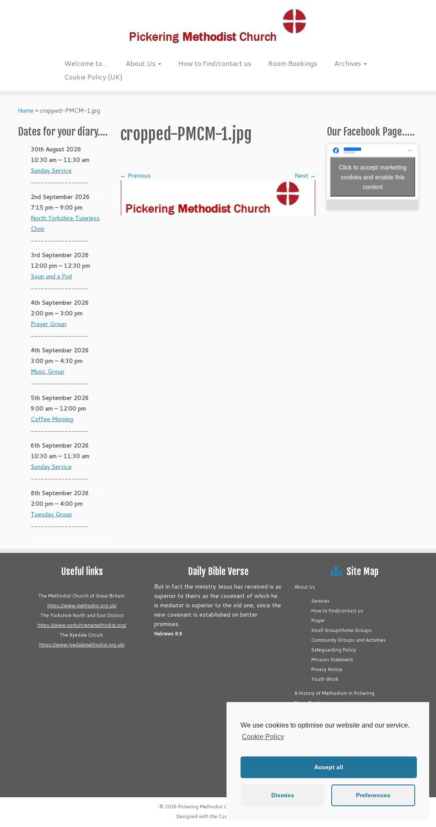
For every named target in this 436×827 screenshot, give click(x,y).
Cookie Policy (263, 736)
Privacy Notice (326, 669)
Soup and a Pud (51, 276)
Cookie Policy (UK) (93, 77)
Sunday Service (51, 170)
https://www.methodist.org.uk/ (82, 605)
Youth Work (324, 679)
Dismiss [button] (282, 795)
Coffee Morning (52, 419)
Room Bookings (292, 63)
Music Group (47, 371)
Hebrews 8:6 (168, 633)
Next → (305, 175)
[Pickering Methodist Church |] (218, 27)
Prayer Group (48, 324)
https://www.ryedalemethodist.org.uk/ (82, 644)
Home (26, 110)
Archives (348, 63)
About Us (141, 63)
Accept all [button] (328, 767)
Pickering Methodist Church (209, 806)
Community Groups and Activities (348, 640)
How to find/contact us (214, 63)
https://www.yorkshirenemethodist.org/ (81, 625)
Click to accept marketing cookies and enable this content (373, 176)
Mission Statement (332, 659)
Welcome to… (86, 63)
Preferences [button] (373, 795)
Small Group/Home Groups (341, 630)
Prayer (318, 620)
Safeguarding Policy (333, 649)
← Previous (135, 175)
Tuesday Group (51, 514)
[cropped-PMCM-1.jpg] (218, 197)
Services (320, 601)
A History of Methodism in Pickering (334, 693)
